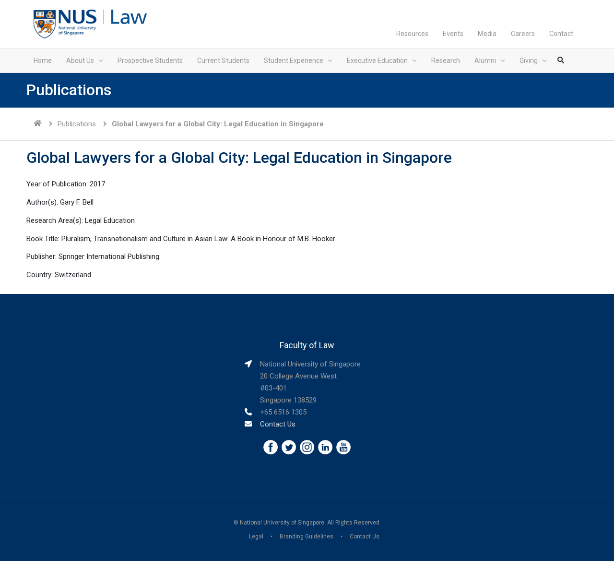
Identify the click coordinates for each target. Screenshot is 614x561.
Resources (412, 33)
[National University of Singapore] (65, 23)
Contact (561, 33)
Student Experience (293, 60)
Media (487, 33)
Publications (77, 124)
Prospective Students (150, 60)
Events (453, 33)
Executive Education (377, 60)
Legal (256, 536)
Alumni (485, 60)
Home (43, 60)
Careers (523, 33)
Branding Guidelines (306, 536)
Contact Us (277, 424)
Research (445, 60)
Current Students (223, 60)
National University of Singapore (282, 522)
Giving (529, 60)
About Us (80, 60)
